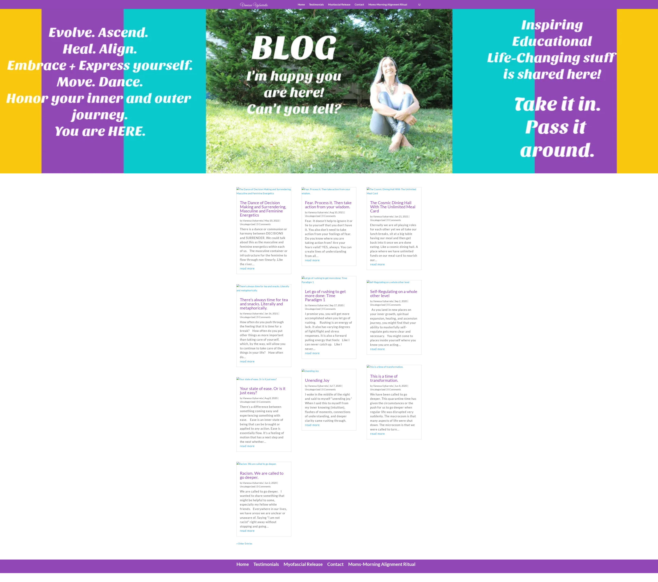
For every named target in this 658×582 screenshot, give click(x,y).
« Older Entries (244, 543)
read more (247, 268)
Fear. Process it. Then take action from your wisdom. (328, 204)
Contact (359, 4)
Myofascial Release (339, 4)
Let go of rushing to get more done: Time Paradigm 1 (325, 295)
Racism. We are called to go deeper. (261, 475)
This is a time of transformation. (384, 378)
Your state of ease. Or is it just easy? (262, 390)
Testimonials (316, 4)
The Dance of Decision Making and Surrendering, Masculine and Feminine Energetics (263, 208)
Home (301, 4)
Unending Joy (317, 380)
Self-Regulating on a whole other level (393, 293)
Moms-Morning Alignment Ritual (387, 4)
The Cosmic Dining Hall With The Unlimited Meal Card (392, 206)
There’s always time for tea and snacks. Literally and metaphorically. (264, 303)
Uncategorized (247, 224)
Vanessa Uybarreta (253, 220)
